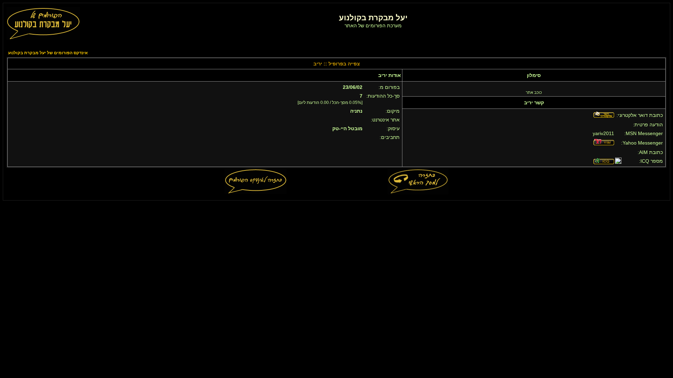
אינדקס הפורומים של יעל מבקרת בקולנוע (48, 52)
